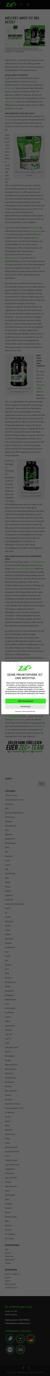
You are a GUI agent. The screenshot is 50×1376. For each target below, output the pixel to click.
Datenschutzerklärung (28, 711)
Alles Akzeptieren (25, 701)
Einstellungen (26, 707)
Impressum (18, 711)
